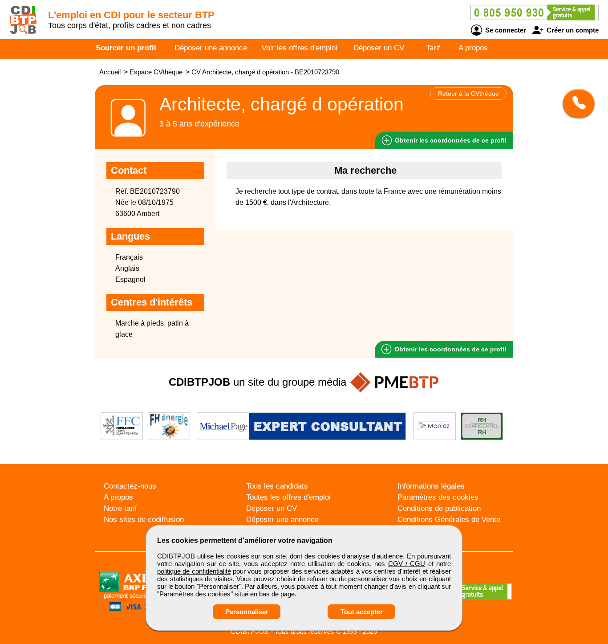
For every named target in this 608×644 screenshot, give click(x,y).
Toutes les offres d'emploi (288, 497)
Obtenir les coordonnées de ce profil (449, 349)
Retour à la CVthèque (468, 93)
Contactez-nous (130, 486)
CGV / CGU (407, 563)
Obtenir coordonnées (450, 140)
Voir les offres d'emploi (299, 48)
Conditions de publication (439, 508)
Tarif (433, 48)
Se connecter (504, 30)
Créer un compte (572, 30)
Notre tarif (120, 508)
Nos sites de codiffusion (144, 519)
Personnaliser (246, 611)
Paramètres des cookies (437, 497)
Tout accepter (361, 611)
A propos (473, 48)
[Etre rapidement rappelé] (575, 103)
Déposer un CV (378, 48)
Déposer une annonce (210, 48)
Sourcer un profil (126, 48)
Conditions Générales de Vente (448, 519)
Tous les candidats (277, 486)
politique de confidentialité (194, 571)
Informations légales (431, 486)
